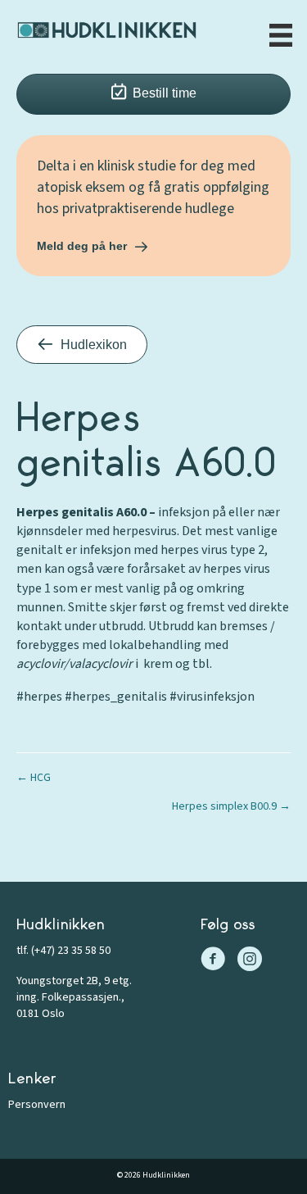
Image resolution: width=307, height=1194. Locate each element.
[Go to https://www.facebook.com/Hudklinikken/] (213, 961)
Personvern (36, 1104)
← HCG (33, 778)
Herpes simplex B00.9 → (231, 806)
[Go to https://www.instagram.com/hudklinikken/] (249, 961)
